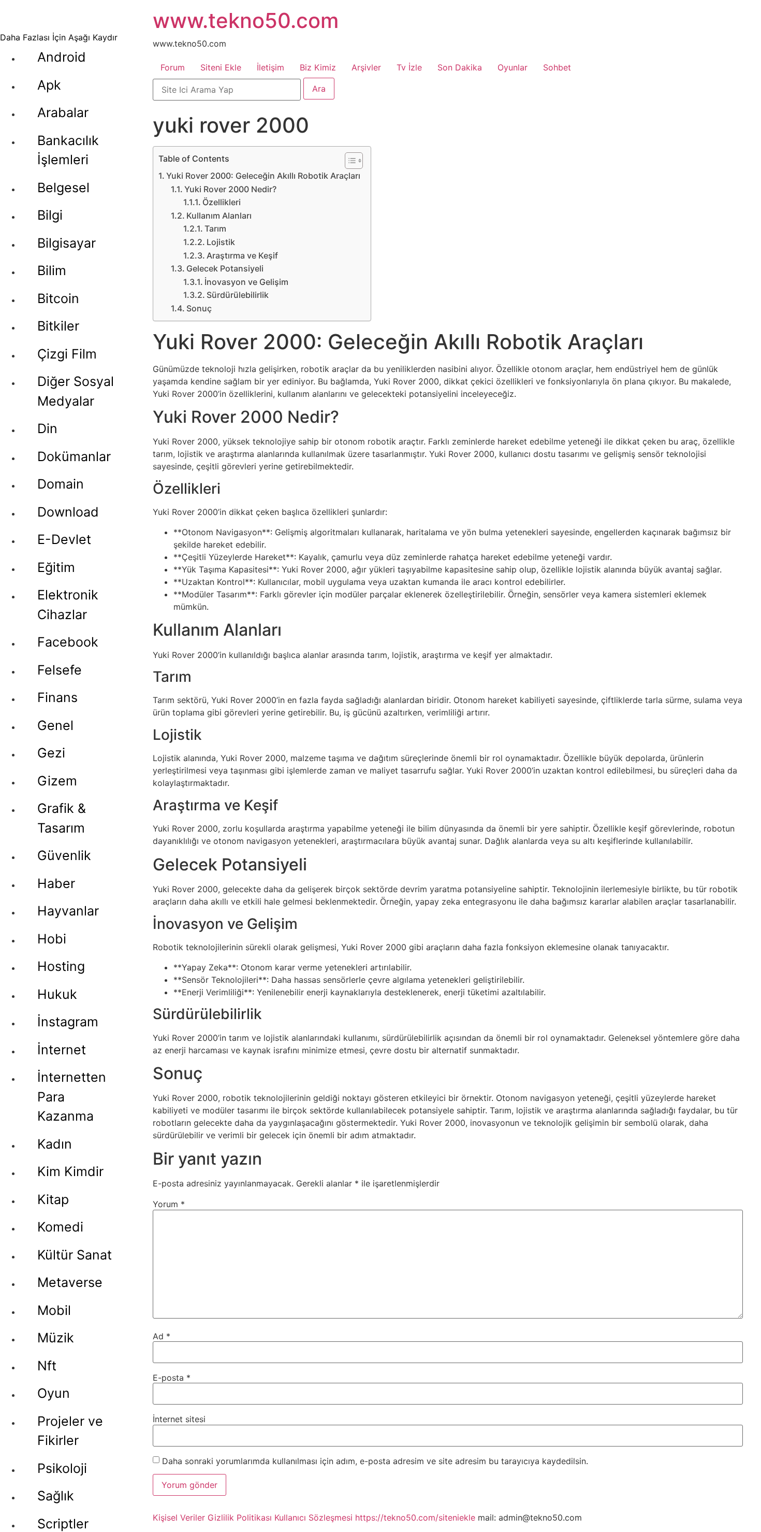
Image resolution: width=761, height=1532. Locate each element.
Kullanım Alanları (219, 215)
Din (47, 428)
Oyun (53, 1393)
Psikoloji (62, 1468)
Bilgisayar (66, 243)
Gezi (51, 753)
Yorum (169, 1204)
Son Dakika (459, 67)
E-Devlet (64, 539)
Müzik (55, 1337)
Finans (57, 697)
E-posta (172, 1377)
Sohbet (557, 67)
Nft (46, 1365)
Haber (56, 883)
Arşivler (366, 67)
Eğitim (56, 567)
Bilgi (50, 215)
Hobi (51, 939)
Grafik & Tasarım (61, 818)
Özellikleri (221, 202)
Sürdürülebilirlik (238, 295)
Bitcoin (58, 298)
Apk (49, 85)
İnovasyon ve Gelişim (246, 282)
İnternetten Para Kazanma (71, 1096)
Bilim (51, 270)
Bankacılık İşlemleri (68, 150)
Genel (55, 725)
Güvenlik (64, 855)
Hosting (61, 966)
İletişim (270, 67)
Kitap (53, 1199)
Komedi (60, 1227)
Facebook (67, 642)
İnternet (61, 1049)
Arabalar (63, 112)
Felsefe (59, 670)
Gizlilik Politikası (240, 1517)
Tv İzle (409, 67)
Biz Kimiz (318, 67)
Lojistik (221, 242)
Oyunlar (512, 67)
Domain (60, 484)
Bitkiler (58, 326)
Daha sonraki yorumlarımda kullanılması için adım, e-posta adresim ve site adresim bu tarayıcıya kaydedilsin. (375, 1461)
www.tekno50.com (246, 20)
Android (61, 57)
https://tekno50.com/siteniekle (415, 1517)
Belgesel (63, 187)
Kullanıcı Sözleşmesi (313, 1517)
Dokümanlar (74, 456)
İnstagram (67, 1021)
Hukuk (57, 994)
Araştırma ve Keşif (242, 255)
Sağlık (55, 1496)
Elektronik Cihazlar (67, 604)
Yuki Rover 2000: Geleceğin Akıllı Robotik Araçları (263, 175)
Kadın (54, 1144)
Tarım (215, 228)
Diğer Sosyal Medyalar (75, 391)
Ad (161, 1336)
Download (68, 512)
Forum (172, 67)
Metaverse (70, 1282)
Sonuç (199, 308)
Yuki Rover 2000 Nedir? (230, 189)
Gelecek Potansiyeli (225, 268)
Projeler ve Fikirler (70, 1431)
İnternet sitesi (179, 1419)
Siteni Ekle (220, 67)
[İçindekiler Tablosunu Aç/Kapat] (348, 160)
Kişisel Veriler (179, 1517)
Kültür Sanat (74, 1255)
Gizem (57, 781)
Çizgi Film (67, 354)
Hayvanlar (68, 911)
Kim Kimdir (70, 1171)
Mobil (54, 1310)
